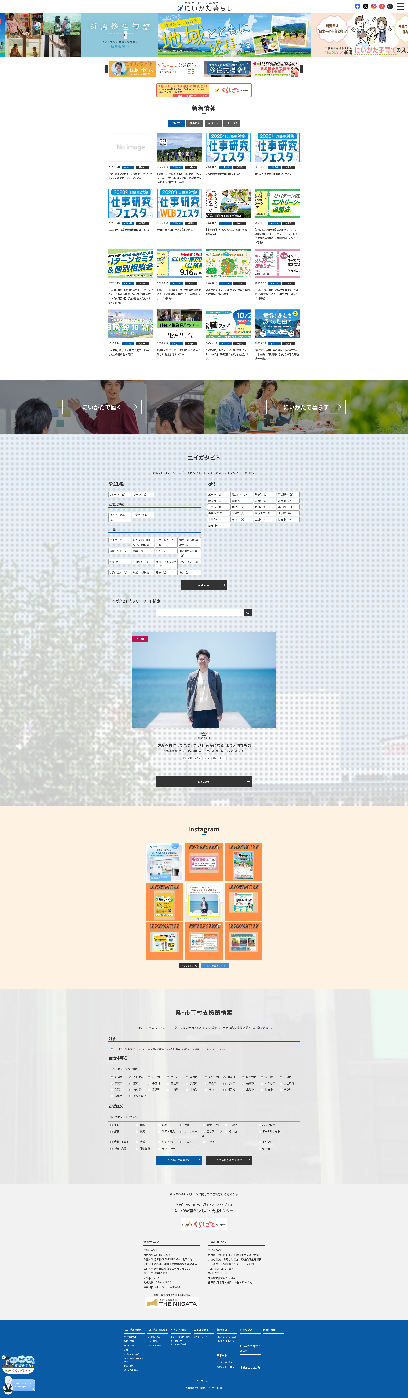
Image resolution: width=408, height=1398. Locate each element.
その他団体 (139, 1095)
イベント (213, 123)
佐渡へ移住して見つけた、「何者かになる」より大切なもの (204, 745)
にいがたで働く (133, 1330)
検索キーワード (200, 1336)
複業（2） (185, 572)
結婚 (142, 1142)
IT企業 (197, 758)
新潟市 (118, 1083)
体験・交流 (119, 1148)
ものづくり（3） (142, 562)
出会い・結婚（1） (117, 517)
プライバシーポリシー (204, 1380)
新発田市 (213, 1077)
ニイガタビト (201, 1330)
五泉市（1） (215, 494)
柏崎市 (212, 1089)
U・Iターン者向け (124, 1049)
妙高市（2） (285, 519)
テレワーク (129, 1345)
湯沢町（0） (285, 513)
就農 (186, 1125)
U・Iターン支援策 (224, 1362)
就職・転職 (187, 758)
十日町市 (175, 1089)
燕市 (135, 1083)
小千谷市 (269, 1083)
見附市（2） (239, 507)
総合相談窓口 (130, 1336)
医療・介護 (212, 1125)
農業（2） (138, 551)
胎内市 (193, 1077)
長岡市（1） (262, 507)
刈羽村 (231, 1089)
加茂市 (193, 1083)
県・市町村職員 (131, 1370)
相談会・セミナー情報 (180, 1336)
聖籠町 (231, 1077)
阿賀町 (268, 1077)
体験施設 (144, 1148)
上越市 (250, 1089)
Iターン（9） (140, 494)
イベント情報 (178, 1330)
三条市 (212, 1083)
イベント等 (168, 1148)
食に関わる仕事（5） (188, 553)
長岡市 (250, 1083)
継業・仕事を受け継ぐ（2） (189, 542)
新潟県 (118, 1077)
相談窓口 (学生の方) (225, 1341)
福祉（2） (162, 551)
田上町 (174, 1083)
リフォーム (190, 1131)
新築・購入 (168, 1131)
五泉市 (287, 1077)
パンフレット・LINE (225, 1366)
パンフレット (270, 1125)
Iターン (206, 758)
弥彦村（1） (262, 501)
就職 (142, 1125)
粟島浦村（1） (240, 494)
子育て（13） (140, 515)
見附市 (231, 1083)
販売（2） (162, 572)
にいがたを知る (154, 1336)
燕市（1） (237, 501)
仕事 (116, 1125)
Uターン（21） (118, 494)
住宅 (116, 1131)
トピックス (231, 123)
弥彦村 (156, 1083)
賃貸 (142, 1131)
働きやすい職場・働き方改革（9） (143, 542)
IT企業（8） (116, 540)
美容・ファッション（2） (166, 564)
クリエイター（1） (190, 562)
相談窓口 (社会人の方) (226, 1336)
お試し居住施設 (154, 1345)
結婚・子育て (121, 1142)
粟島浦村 (138, 1077)
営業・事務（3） (142, 572)
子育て (188, 1142)
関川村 (174, 1077)
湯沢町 (156, 1089)
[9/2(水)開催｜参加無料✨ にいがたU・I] (204, 862)
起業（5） (115, 562)
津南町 (193, 1089)
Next (282, 35)
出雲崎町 (288, 1083)
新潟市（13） (216, 501)
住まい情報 (152, 1341)
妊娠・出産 (168, 1142)
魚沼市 (118, 1089)
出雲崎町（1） (216, 513)
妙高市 (268, 1089)
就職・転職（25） (119, 551)
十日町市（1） (216, 519)
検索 (248, 612)
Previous (125, 35)
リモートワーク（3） (165, 542)
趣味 (214, 758)
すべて (176, 123)
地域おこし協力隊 (132, 1354)
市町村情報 (269, 1330)
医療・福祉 (129, 1366)
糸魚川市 (288, 1089)
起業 (164, 1125)
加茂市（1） (285, 501)
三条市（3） (215, 507)
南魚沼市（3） (263, 513)
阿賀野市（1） (286, 494)
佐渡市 (222, 758)
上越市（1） (262, 519)
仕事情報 (195, 123)
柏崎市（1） (239, 519)
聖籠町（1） (262, 494)
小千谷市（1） (286, 507)
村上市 (156, 1077)
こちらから (156, 1278)
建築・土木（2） (119, 572)
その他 (232, 1125)
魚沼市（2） (239, 513)
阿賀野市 (251, 1077)
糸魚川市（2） (216, 525)
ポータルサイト (271, 1131)
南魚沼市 (138, 1089)
